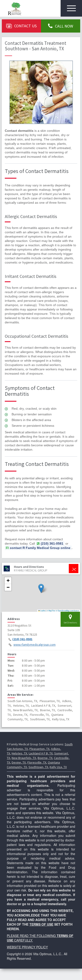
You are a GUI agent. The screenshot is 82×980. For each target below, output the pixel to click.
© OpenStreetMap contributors (67, 610)
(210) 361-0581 (22, 639)
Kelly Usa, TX (58, 767)
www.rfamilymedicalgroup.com (34, 644)
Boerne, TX (45, 758)
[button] (41, 588)
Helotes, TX (19, 753)
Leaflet (42, 610)
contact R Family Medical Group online (40, 548)
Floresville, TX (36, 762)
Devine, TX (19, 762)
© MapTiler (51, 610)
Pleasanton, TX (39, 749)
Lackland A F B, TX (41, 753)
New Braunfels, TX (24, 758)
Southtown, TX (38, 767)
